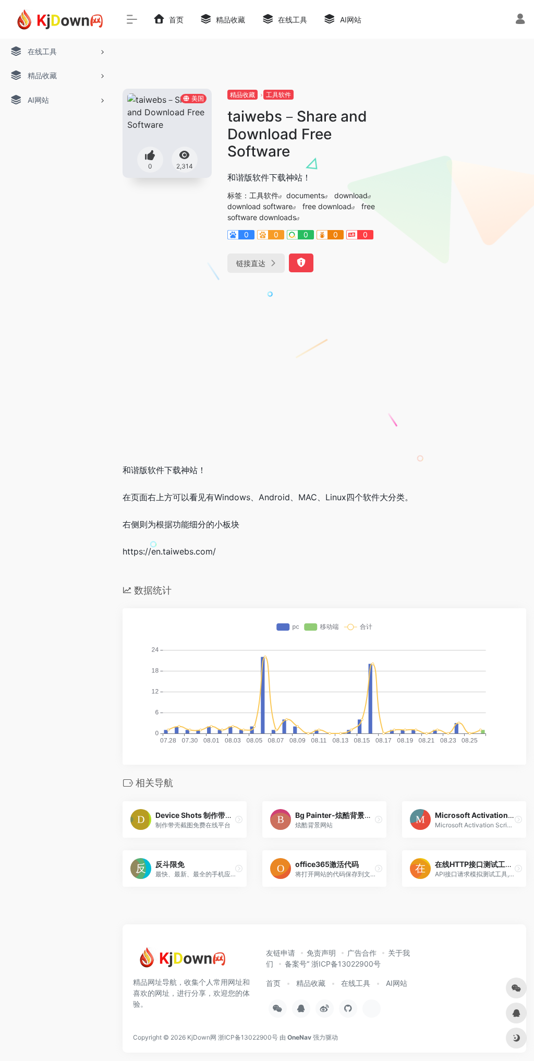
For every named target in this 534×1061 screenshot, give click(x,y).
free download (326, 206)
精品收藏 (242, 95)
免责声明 (321, 952)
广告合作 (362, 952)
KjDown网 (201, 1037)
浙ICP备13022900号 (248, 1037)
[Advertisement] (324, 376)
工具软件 (278, 95)
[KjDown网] (180, 961)
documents (305, 195)
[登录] (520, 20)
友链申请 (280, 952)
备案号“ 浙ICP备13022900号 (333, 963)
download (351, 195)
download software (260, 206)
